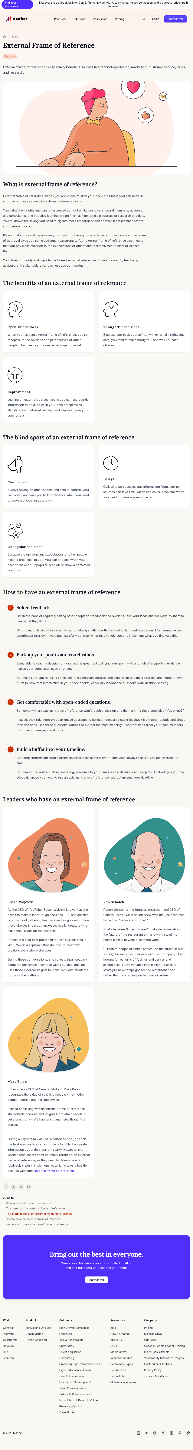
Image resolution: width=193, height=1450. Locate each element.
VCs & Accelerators (71, 1339)
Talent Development (72, 1376)
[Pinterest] (180, 1433)
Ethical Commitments (156, 1352)
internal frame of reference (54, 1171)
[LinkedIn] (138, 1433)
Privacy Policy (153, 1370)
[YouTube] (147, 1433)
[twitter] (14, 1187)
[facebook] (6, 1187)
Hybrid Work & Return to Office (78, 1400)
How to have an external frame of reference (33, 1219)
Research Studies (121, 1358)
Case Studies (67, 1412)
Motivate (8, 1333)
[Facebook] (155, 1433)
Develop (8, 1345)
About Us (116, 1339)
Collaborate (10, 1339)
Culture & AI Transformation (76, 1394)
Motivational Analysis (38, 1327)
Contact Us (117, 1376)
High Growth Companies (74, 1327)
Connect (8, 1327)
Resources (100, 19)
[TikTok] (188, 1433)
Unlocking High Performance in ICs (81, 1364)
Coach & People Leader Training (164, 1345)
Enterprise (65, 1333)
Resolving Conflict (70, 1406)
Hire (5, 1352)
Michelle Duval (153, 1333)
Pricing (120, 19)
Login (155, 18)
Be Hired (8, 1358)
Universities (66, 1345)
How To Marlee (120, 1333)
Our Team (150, 1339)
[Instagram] (171, 1433)
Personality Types (121, 1364)
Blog (113, 1327)
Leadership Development (75, 1382)
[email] (29, 1187)
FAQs (113, 1345)
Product (59, 19)
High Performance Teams (75, 1370)
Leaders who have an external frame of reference (37, 1224)
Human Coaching (36, 1339)
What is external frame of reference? (29, 1203)
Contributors (118, 1370)
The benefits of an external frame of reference (35, 1208)
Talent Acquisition (70, 1352)
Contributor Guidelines (158, 1364)
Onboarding (66, 1358)
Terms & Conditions (156, 1376)
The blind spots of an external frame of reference (39, 1213)
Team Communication (72, 1388)
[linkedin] (21, 1187)
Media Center (118, 1352)
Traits (15, 36)
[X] (163, 1433)
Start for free (175, 18)
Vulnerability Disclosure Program (164, 1358)
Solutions (79, 19)
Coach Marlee (34, 1333)
